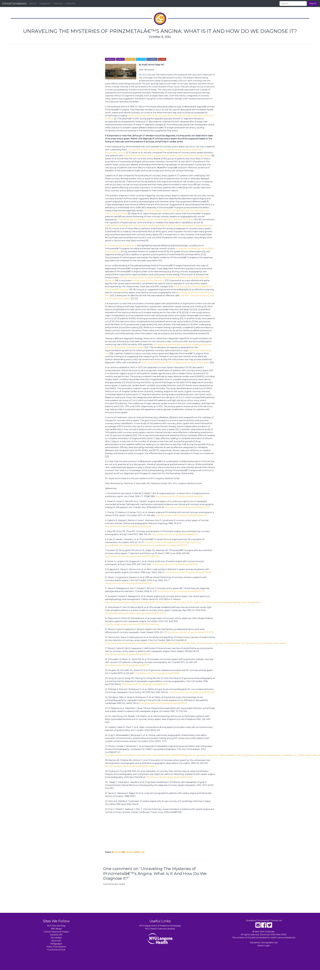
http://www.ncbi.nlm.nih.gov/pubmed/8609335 (145, 684)
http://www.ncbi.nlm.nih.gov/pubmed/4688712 (175, 534)
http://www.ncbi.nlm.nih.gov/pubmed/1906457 (128, 654)
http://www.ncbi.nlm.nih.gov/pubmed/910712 (127, 665)
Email (141, 852)
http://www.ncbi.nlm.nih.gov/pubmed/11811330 (192, 692)
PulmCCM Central (56, 950)
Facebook (130, 852)
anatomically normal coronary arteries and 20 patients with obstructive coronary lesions (167, 155)
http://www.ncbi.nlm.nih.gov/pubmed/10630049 (163, 703)
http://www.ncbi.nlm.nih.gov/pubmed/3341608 (128, 526)
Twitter (117, 852)
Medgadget (56, 944)
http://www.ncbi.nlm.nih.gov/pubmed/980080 (175, 564)
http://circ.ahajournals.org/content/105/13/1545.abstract (132, 624)
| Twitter (141, 59)
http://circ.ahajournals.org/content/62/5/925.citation (130, 766)
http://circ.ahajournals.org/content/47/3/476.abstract (181, 515)
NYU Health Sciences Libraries (160, 929)
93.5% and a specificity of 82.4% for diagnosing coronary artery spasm (175, 362)
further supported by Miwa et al (148, 280)
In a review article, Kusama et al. (121, 245)
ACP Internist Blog (56, 926)
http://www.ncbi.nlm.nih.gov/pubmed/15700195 (190, 632)
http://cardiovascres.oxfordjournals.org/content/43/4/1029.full (135, 613)
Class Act (120, 59)
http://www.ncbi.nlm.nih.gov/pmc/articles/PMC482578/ (132, 556)
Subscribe (70, 3)
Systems (58, 3)
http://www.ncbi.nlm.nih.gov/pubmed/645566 (157, 673)
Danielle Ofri (56, 935)
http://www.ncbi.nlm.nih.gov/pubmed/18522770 (181, 591)
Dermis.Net (56, 938)
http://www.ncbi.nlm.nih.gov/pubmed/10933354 (128, 583)
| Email (163, 59)
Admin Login (264, 945)
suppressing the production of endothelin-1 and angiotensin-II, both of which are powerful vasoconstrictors (158, 225)
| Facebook (152, 59)
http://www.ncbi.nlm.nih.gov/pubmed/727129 (186, 507)
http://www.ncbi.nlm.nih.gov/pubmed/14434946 (178, 496)
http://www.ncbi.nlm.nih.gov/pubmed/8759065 (188, 572)
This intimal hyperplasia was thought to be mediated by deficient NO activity (156, 219)
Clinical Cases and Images (56, 932)
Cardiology (110, 59)
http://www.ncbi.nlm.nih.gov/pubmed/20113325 (169, 777)
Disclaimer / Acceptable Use (264, 942)
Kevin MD (56, 941)
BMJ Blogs (56, 929)
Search (312, 3)
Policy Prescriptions (56, 947)
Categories (44, 3)
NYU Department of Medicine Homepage (160, 926)
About (33, 3)
